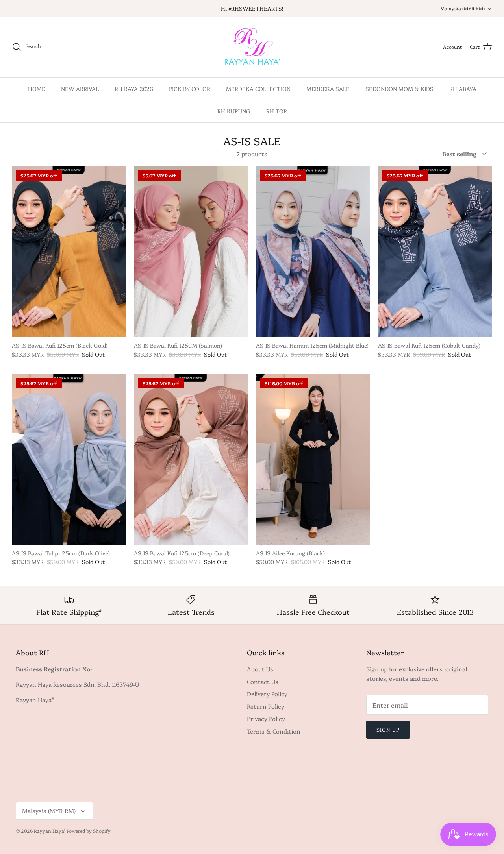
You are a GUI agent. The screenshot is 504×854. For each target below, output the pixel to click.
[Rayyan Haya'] (252, 46)
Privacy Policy (266, 718)
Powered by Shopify (89, 830)
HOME (36, 88)
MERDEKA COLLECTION (258, 88)
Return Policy (265, 706)
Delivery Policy (267, 693)
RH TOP (276, 111)
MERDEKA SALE (328, 88)
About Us (260, 669)
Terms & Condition (273, 731)
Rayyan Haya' (49, 830)
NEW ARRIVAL (80, 88)
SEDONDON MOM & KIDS (399, 88)
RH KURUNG (233, 111)
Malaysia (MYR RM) (462, 8)
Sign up (388, 729)
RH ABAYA (462, 88)
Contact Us (262, 681)
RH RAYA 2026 (134, 88)
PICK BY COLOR (189, 88)
